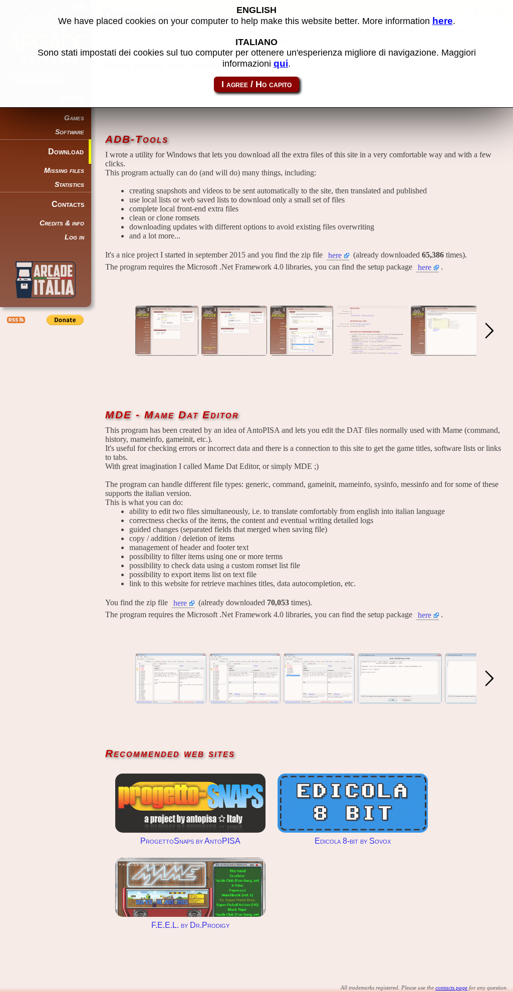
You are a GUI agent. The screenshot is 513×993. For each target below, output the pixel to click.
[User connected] (234, 351)
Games (74, 118)
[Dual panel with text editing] (170, 698)
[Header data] (400, 698)
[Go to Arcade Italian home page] (46, 279)
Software (69, 132)
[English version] (301, 351)
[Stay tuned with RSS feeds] (15, 320)
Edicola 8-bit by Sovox (353, 803)
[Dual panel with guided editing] (245, 698)
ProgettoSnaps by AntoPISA (190, 803)
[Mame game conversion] (446, 351)
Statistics (69, 184)
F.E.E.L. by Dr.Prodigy (190, 887)
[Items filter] (319, 698)
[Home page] (166, 351)
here (335, 255)
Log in (74, 237)
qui (281, 63)
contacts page (451, 987)
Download (66, 151)
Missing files (64, 170)
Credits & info (62, 223)
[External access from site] (372, 351)
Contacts (68, 204)
